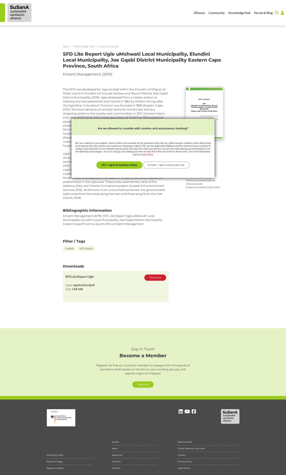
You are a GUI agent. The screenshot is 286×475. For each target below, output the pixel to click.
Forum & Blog (263, 13)
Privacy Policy (185, 461)
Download (155, 277)
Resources (117, 455)
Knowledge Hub (239, 13)
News (115, 448)
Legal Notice (184, 468)
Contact (182, 455)
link (153, 151)
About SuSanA (185, 442)
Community (217, 13)
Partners (116, 461)
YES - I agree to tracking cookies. (119, 165)
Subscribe (143, 384)
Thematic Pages (54, 461)
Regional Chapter (55, 468)
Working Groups (54, 455)
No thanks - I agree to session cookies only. (166, 165)
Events (115, 442)
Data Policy (147, 154)
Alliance (199, 13)
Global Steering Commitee (191, 448)
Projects (116, 468)
